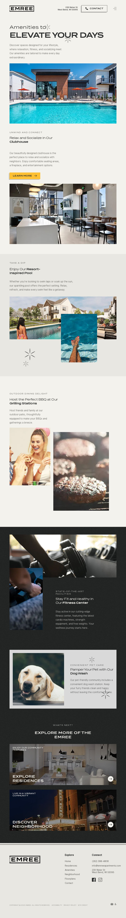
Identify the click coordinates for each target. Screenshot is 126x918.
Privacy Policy (70, 905)
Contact (69, 883)
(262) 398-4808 (100, 861)
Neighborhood (72, 874)
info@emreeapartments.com (106, 865)
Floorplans (70, 879)
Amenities (70, 870)
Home (68, 861)
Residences (71, 865)
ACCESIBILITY (57, 905)
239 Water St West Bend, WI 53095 (68, 8)
